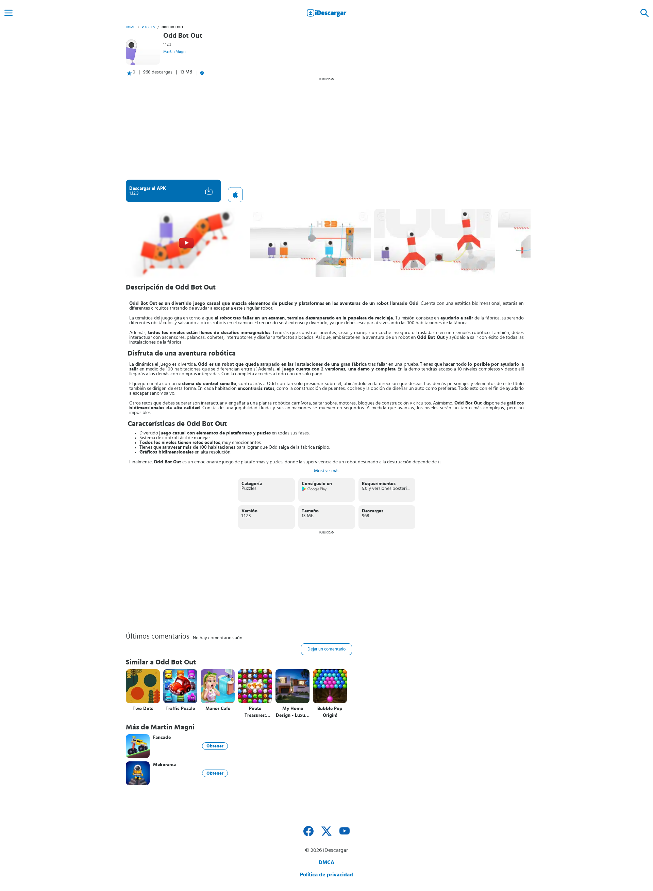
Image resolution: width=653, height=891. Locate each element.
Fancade (162, 737)
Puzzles (148, 27)
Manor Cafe (217, 708)
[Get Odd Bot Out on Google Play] (314, 490)
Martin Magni (174, 51)
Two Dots (143, 708)
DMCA (326, 862)
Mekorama (164, 764)
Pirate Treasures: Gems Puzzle (255, 712)
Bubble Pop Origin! (329, 712)
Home (130, 27)
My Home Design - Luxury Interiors (292, 712)
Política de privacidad (326, 874)
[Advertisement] (326, 128)
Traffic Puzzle (180, 708)
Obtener (214, 746)
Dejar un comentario (326, 649)
